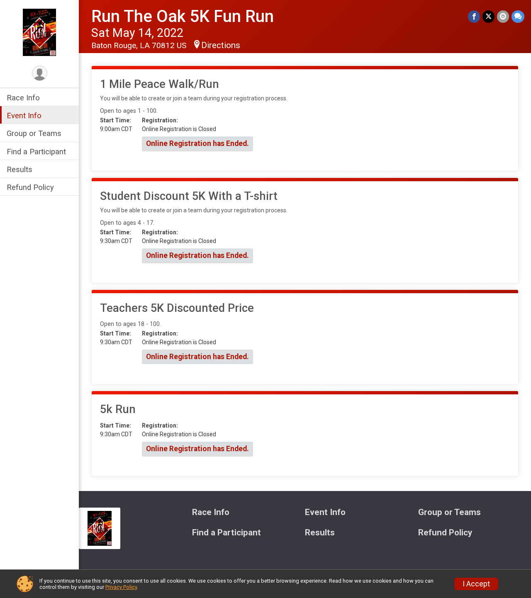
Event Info (24, 115)
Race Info (23, 97)
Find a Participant (36, 151)
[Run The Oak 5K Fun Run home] (39, 32)
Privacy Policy (121, 587)
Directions (220, 45)
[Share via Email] (503, 16)
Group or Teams (34, 133)
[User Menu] (39, 73)
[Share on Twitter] (488, 16)
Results (19, 169)
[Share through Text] (518, 16)
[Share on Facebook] (474, 16)
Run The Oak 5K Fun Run (182, 16)
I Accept (476, 584)
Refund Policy (30, 187)
